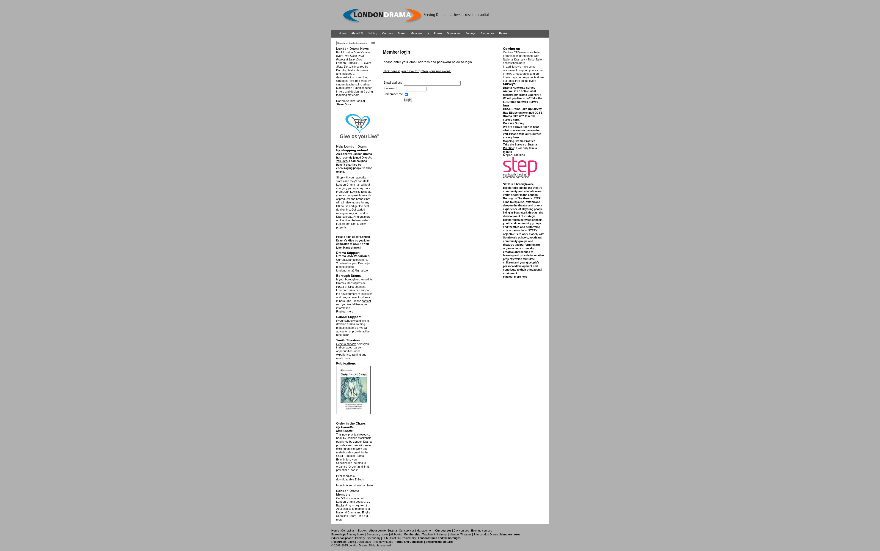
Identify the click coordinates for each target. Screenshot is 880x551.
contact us (351, 327)
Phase (438, 33)
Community (409, 538)
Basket (503, 33)
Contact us (348, 530)
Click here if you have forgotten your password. (417, 71)
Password (389, 88)
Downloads (364, 541)
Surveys (470, 33)
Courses (387, 33)
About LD (357, 33)
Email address (392, 82)
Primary (360, 538)
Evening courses (481, 530)
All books (396, 534)
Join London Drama (485, 534)
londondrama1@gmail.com (353, 270)
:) (428, 33)
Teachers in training (434, 534)
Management (425, 530)
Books (402, 33)
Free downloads (383, 541)
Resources (487, 33)
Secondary (373, 538)
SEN (385, 538)
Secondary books (377, 534)
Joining (372, 33)
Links (351, 541)
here (364, 259)
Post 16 (395, 538)
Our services (407, 530)
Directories (453, 33)
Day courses (461, 530)
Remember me (393, 94)
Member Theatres (460, 534)
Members (416, 33)
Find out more (344, 311)
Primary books (356, 534)
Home (342, 33)
